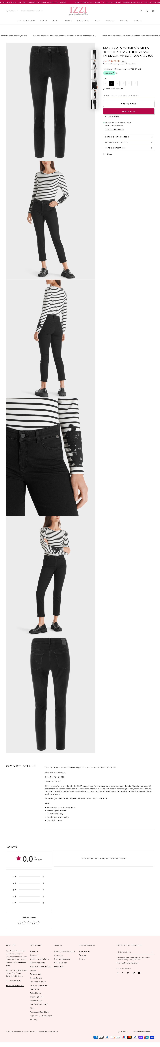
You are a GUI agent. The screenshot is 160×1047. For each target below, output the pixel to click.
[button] (141, 11)
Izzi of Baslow (16, 1031)
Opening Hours (36, 997)
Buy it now (128, 111)
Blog (32, 1008)
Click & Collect (60, 963)
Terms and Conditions (39, 1012)
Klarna (82, 959)
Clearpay (83, 955)
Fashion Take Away (62, 959)
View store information (114, 129)
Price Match (35, 993)
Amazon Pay (84, 951)
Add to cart (128, 104)
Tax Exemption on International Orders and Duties (39, 985)
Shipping (116, 64)
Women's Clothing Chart (41, 1016)
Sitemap (33, 1019)
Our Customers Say (38, 1004)
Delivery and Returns (39, 959)
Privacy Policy (36, 1000)
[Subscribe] (152, 952)
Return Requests (37, 963)
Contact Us (35, 955)
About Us (34, 951)
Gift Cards (58, 966)
